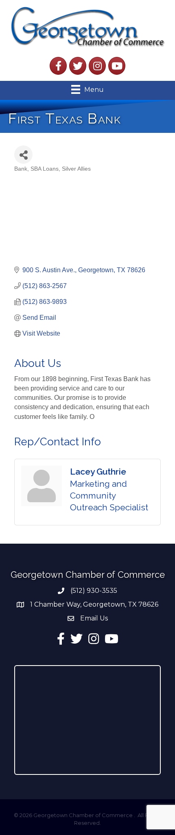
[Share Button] (23, 154)
